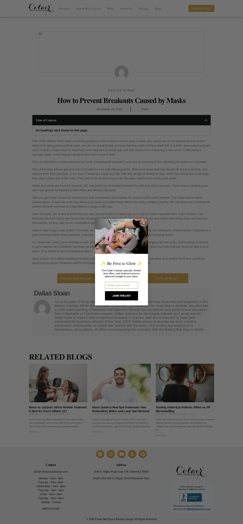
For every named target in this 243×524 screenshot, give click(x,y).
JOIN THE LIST (121, 296)
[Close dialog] (144, 223)
